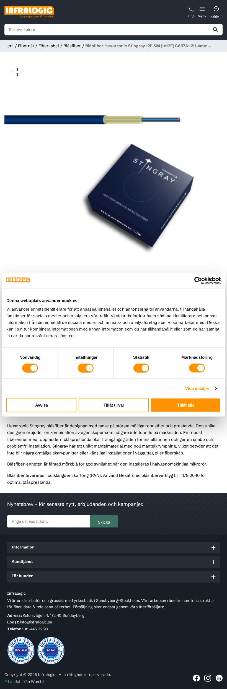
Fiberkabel (48, 45)
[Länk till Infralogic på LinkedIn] (219, 678)
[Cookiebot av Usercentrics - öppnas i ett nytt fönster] (196, 280)
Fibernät (26, 45)
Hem (9, 45)
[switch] (86, 367)
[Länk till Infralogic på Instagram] (207, 678)
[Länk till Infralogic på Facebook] (196, 678)
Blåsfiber (72, 45)
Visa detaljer (197, 388)
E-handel (12, 681)
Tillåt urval (114, 405)
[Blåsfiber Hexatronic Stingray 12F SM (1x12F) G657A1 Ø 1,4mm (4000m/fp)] (113, 168)
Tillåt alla (185, 405)
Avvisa (41, 405)
